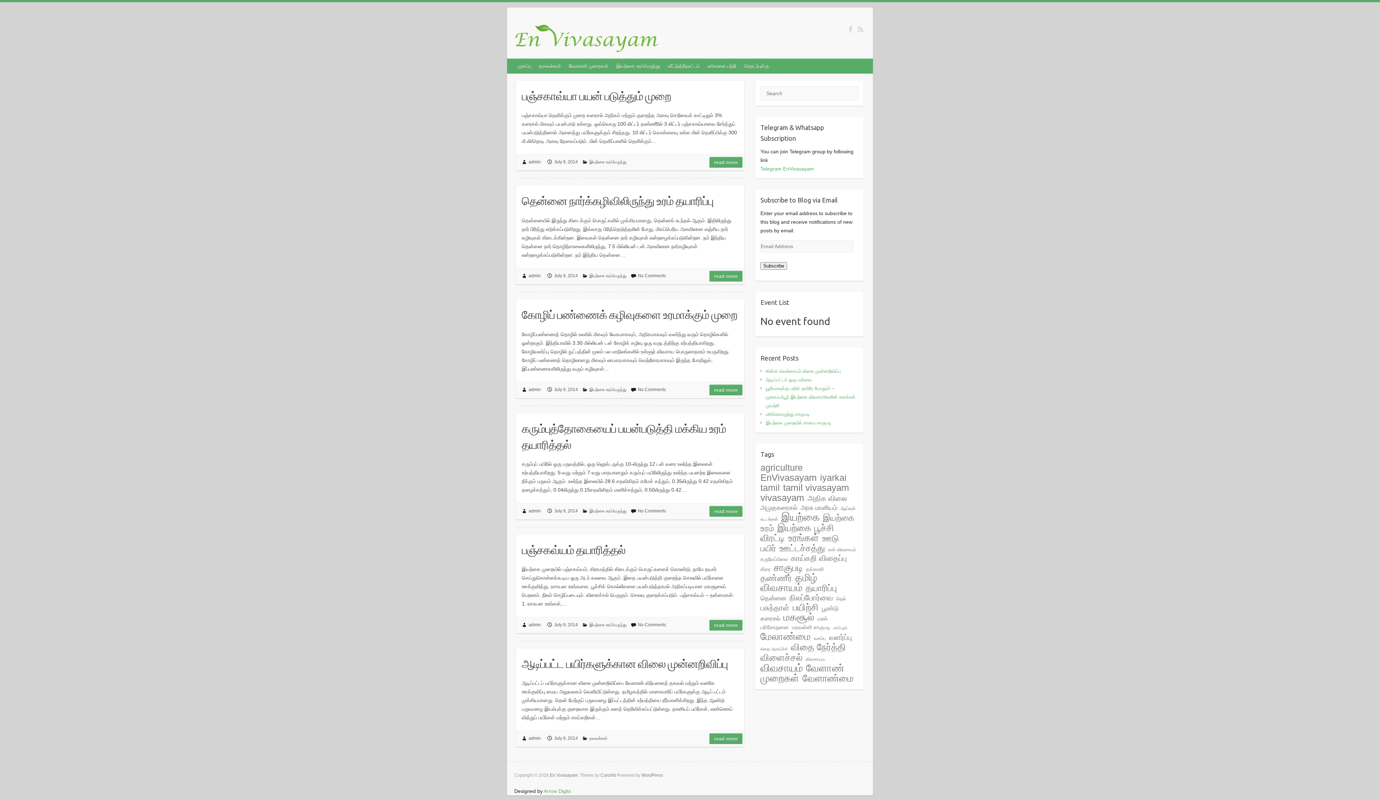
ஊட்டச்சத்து (802, 548)
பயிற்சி (806, 607)
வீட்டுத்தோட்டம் (684, 66)
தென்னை (773, 598)
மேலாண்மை (785, 636)
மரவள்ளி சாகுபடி (811, 627)
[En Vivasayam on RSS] (860, 29)
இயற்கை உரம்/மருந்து (638, 66)
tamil (770, 488)
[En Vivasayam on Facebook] (850, 29)
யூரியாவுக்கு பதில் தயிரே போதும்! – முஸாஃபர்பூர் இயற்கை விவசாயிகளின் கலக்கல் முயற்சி (810, 397)
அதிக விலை (827, 498)
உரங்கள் (803, 538)
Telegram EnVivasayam (787, 169)
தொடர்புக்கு (756, 66)
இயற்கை (800, 517)
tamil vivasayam (816, 488)
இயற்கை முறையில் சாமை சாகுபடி (798, 423)
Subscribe (773, 266)
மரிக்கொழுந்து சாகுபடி (788, 414)
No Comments (652, 275)
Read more (726, 162)
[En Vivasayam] (590, 39)
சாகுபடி (788, 567)
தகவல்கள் (550, 66)
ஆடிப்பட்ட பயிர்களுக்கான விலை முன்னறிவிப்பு (625, 663)
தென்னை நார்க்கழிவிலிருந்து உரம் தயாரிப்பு (617, 200)
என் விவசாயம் (842, 549)
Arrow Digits (557, 791)
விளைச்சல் (781, 657)
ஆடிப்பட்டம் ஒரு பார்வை (789, 379)
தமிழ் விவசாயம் (788, 582)
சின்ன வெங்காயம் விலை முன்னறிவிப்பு (803, 371)
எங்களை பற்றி (722, 66)
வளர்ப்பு (840, 637)
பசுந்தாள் (775, 607)
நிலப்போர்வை (811, 597)
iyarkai (833, 478)
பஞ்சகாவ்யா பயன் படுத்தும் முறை (596, 95)
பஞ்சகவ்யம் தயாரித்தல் (573, 549)
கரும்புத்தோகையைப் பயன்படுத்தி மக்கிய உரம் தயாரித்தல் (624, 436)
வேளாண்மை (828, 678)
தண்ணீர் (776, 578)
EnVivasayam (788, 477)
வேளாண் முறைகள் (588, 66)
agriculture (781, 468)
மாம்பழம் (840, 628)
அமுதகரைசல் (778, 507)
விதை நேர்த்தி (818, 647)
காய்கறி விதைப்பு (819, 558)
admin (535, 161)
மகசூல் (798, 617)
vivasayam (782, 497)
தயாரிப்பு (821, 588)
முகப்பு (524, 66)
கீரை (765, 569)
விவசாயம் (781, 668)
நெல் (841, 598)
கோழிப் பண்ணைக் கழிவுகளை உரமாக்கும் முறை (629, 314)
